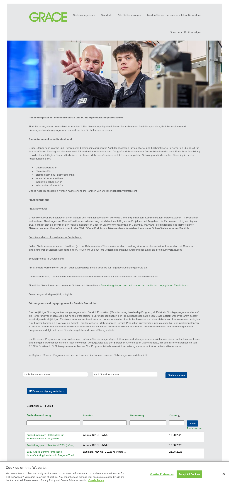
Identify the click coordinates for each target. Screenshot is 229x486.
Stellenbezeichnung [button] (39, 415)
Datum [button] (173, 415)
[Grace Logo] (48, 17)
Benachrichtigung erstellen (47, 391)
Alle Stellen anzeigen (130, 15)
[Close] (224, 473)
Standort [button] (88, 415)
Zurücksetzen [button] (194, 428)
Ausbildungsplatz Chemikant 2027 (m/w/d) (50, 445)
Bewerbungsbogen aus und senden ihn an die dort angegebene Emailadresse (145, 285)
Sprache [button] (175, 32)
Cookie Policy (96, 480)
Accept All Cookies (189, 474)
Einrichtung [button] (137, 415)
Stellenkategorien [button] (83, 15)
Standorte (106, 15)
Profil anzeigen (192, 32)
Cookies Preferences (161, 474)
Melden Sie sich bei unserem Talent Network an (174, 15)
